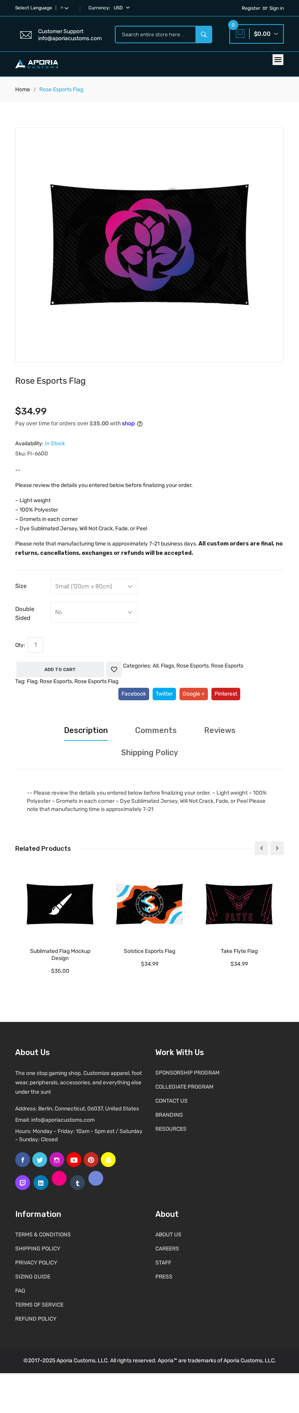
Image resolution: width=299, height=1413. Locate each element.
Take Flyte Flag (239, 951)
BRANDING (169, 1115)
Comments (156, 730)
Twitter (164, 694)
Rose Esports (192, 665)
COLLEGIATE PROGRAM (184, 1087)
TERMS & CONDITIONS (43, 1234)
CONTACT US (171, 1101)
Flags (167, 665)
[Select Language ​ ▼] (68, 8)
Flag (32, 681)
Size (20, 586)
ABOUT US (168, 1234)
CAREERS (167, 1248)
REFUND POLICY (35, 1319)
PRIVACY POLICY (36, 1262)
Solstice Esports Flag (149, 951)
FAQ (20, 1290)
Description (86, 730)
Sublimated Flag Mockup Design (60, 954)
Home (22, 89)
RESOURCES (170, 1129)
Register (251, 8)
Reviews (220, 730)
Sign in (276, 8)
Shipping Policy (149, 752)
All (155, 665)
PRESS (163, 1276)
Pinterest (226, 694)
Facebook (133, 694)
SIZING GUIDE (32, 1276)
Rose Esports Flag (96, 681)
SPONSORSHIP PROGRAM (187, 1072)
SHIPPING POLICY (37, 1248)
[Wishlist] (114, 669)
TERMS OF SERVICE (39, 1304)
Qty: (20, 645)
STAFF (163, 1262)
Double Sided (24, 614)
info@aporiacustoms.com (63, 1120)
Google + (194, 694)
